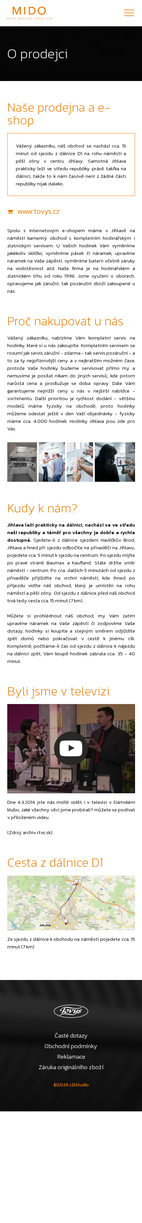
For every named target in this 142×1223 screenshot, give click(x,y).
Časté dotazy (71, 1035)
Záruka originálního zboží (71, 1067)
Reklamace (71, 1056)
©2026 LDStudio (71, 1084)
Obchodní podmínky (71, 1046)
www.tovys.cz (38, 211)
